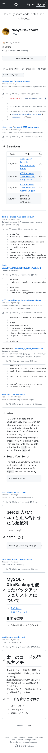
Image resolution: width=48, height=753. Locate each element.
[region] (24, 109)
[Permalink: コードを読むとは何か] (5, 699)
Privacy (14, 737)
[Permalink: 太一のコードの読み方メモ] (5, 660)
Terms (7, 737)
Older (28, 725)
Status (30, 737)
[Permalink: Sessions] (5, 146)
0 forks (14, 229)
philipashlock (7, 81)
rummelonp (7, 492)
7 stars (34, 361)
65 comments (26, 313)
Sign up (41, 4)
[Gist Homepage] (16, 4)
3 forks (14, 94)
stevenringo (7, 127)
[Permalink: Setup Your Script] (5, 457)
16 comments (26, 404)
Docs (13, 740)
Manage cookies (31, 740)
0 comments (25, 229)
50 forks (14, 313)
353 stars (38, 137)
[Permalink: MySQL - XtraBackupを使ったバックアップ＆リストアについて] (5, 590)
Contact (20, 740)
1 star (35, 229)
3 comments (25, 94)
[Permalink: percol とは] (5, 537)
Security (22, 737)
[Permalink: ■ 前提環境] (5, 618)
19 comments (26, 137)
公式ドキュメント (19, 612)
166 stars (38, 404)
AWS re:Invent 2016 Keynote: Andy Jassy (27, 176)
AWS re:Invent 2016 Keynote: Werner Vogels (27, 187)
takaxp (5, 217)
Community (39, 737)
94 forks (14, 404)
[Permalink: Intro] (5, 413)
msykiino (6, 559)
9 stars (35, 569)
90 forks (14, 137)
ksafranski (6, 394)
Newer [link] (20, 725)
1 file (6, 94)
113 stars (38, 313)
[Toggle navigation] (3, 4)
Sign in (30, 4)
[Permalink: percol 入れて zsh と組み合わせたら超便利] (5, 517)
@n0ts (8, 47)
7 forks (14, 647)
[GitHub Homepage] (16, 746)
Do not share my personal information (24, 742)
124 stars (36, 647)
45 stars (35, 502)
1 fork (13, 361)
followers (10, 51)
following (22, 51)
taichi (4, 637)
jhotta (4, 265)
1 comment (24, 502)
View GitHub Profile (24, 58)
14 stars (36, 94)
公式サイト (16, 608)
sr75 (4, 300)
